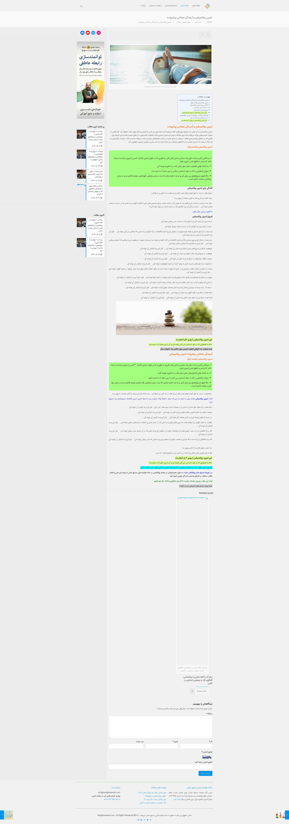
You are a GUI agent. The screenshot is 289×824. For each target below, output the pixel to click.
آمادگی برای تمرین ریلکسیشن (199, 105)
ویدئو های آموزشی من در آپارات (191, 486)
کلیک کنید (176, 799)
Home (209, 22)
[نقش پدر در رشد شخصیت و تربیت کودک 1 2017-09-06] (6, 814)
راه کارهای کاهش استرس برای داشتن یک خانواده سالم (181, 349)
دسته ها (198, 22)
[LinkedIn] (141, 820)
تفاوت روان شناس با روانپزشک (155, 796)
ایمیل (175, 741)
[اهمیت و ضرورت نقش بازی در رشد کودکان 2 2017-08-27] (282, 814)
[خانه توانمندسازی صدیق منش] (207, 6)
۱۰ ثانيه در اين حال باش (200, 108)
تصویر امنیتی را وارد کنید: (203, 762)
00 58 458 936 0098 (112, 799)
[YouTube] (144, 820)
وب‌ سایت (139, 741)
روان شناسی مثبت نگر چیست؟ (155, 799)
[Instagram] (138, 820)
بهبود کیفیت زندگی (183, 22)
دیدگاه (209, 713)
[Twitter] (147, 820)
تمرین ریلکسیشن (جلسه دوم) (199, 118)
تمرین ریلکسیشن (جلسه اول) (199, 103)
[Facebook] (150, 820)
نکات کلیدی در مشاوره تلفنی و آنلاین (153, 802)
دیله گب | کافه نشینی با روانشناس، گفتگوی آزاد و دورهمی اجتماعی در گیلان (197, 680)
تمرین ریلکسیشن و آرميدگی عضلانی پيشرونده (194, 100)
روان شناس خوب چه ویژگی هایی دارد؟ (152, 792)
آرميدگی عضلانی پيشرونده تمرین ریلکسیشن (193, 115)
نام (210, 741)
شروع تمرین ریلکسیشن (200, 110)
